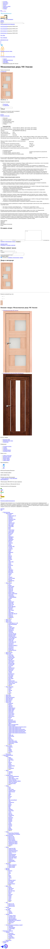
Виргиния (10, 719)
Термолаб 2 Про (11, 519)
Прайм (9, 828)
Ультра (9, 897)
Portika (7, 831)
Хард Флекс (11, 759)
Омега (9, 876)
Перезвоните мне (4, 39)
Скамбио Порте (9, 775)
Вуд (9, 798)
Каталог (2, 21)
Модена (10, 717)
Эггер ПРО (10, 933)
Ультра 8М (10, 590)
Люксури (10, 889)
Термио (10, 749)
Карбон (10, 558)
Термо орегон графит (13, 742)
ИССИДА (10, 533)
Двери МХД (8, 696)
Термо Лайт (11, 561)
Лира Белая (10, 612)
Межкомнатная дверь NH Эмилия (10, 310)
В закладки (5, 104)
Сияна (9, 544)
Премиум (10, 746)
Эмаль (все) (10, 922)
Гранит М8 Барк (11, 606)
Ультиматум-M (11, 636)
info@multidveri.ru (4, 479)
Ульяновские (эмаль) (12, 843)
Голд (9, 871)
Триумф (10, 690)
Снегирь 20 (10, 643)
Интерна (8, 868)
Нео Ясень (10, 670)
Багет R (10, 891)
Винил (9, 766)
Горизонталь (11, 815)
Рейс (9, 807)
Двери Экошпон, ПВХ (13, 778)
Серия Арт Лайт (12, 848)
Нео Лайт (10, 659)
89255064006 (6, 13)
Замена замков (6, 460)
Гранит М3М (11, 586)
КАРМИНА (11, 536)
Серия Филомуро (12, 854)
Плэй (9, 733)
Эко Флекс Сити (12, 916)
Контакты (5, 4)
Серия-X (10, 626)
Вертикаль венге (12, 720)
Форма (9, 549)
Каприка (10, 870)
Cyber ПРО (10, 632)
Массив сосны (11, 838)
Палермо (10, 820)
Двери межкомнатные (8, 755)
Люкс (9, 748)
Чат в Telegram (4, 37)
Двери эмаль (11, 777)
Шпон (9, 757)
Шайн (9, 805)
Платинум (10, 565)
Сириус (10, 812)
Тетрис (9, 666)
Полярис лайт (11, 546)
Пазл (9, 535)
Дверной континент (10, 697)
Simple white (11, 710)
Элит (9, 691)
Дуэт (9, 584)
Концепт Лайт (11, 657)
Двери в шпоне (11, 866)
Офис (9, 808)
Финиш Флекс (11, 765)
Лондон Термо (11, 578)
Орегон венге (11, 716)
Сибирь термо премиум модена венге (16, 731)
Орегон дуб (10, 715)
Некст (9, 875)
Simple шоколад (11, 707)
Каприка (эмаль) (12, 880)
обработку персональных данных (8, 241)
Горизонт (10, 608)
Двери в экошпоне (12, 864)
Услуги (4, 5)
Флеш (9, 737)
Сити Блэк (10, 665)
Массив (10, 762)
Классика (10, 894)
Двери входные (6, 512)
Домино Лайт (11, 660)
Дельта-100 (10, 640)
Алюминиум (11, 802)
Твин (9, 801)
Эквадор (10, 684)
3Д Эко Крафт (11, 928)
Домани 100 (11, 639)
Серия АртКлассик (12, 856)
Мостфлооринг (11, 934)
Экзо (9, 792)
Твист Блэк (10, 739)
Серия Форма (11, 860)
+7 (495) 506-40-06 (5, 478)
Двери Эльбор (9, 745)
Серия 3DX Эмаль (12, 857)
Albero (7, 770)
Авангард (10, 705)
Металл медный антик (13, 724)
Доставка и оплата (7, 446)
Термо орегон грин (12, 741)
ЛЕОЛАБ (10, 538)
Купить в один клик (5, 115)
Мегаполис (10, 572)
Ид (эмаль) (10, 882)
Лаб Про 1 (10, 516)
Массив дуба (11, 836)
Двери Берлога (9, 699)
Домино (10, 671)
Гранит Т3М (11, 604)
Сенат (9, 822)
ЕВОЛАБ (10, 540)
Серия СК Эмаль (12, 849)
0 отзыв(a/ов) (3, 71)
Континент (10, 607)
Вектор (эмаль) (11, 883)
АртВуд (10, 687)
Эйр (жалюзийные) (12, 799)
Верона (10, 704)
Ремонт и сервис (6, 6)
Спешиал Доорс (11, 790)
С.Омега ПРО (11, 627)
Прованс (10, 824)
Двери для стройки (12, 782)
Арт (9, 575)
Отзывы (5, 8)
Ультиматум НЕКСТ (12, 645)
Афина (9, 723)
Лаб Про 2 (10, 518)
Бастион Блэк (11, 673)
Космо (9, 567)
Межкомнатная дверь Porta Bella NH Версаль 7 (13, 373)
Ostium (7, 785)
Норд (9, 528)
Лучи (9, 718)
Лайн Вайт (10, 570)
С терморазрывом (12, 597)
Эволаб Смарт (11, 522)
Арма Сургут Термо (12, 682)
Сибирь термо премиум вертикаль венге (17, 726)
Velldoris (7, 914)
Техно (9, 562)
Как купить (5, 2)
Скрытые (10, 844)
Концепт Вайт (11, 680)
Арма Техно (11, 669)
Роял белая (10, 587)
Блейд (9, 908)
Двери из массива (12, 779)
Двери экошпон (11, 840)
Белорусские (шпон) (12, 841)
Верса (9, 527)
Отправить (18, 241)
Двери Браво (8, 700)
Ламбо (9, 794)
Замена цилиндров (7, 455)
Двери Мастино (9, 698)
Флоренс (10, 821)
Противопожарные (12, 624)
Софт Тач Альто (11, 917)
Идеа (9, 787)
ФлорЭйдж (10, 936)
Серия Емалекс (11, 927)
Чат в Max (4, 11)
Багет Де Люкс (11, 890)
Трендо (10, 568)
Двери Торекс (9, 621)
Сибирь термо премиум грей (14, 728)
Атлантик (10, 548)
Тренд (9, 788)
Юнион (10, 804)
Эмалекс (10, 912)
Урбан (9, 574)
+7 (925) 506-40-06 (13, 478)
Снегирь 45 (10, 646)
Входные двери (6, 439)
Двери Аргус (9, 619)
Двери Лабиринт (9, 513)
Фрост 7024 (10, 532)
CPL (9, 761)
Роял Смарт (10, 525)
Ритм (9, 554)
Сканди (10, 573)
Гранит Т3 (10, 588)
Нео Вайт (10, 677)
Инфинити (10, 552)
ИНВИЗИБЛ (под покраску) (14, 920)
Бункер (10, 514)
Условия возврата (7, 449)
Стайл (9, 811)
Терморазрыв (11, 595)
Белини (10, 887)
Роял (9, 560)
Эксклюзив (10, 594)
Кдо (9, 878)
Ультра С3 (10, 591)
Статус (9, 692)
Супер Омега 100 (12, 641)
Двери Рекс (8, 695)
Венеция (10, 829)
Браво (7, 756)
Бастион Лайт (11, 663)
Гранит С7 (10, 614)
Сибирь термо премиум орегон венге (16, 729)
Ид (9, 874)
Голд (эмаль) (11, 881)
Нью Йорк (10, 571)
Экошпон (10, 758)
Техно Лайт (10, 658)
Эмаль (9, 763)
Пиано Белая (11, 601)
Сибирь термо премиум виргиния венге (17, 732)
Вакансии (5, 7)
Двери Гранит (9, 582)
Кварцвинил (8, 940)
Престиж (10, 814)
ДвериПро (8, 863)
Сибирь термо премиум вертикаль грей (17, 730)
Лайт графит (11, 610)
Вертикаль (10, 817)
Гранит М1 (10, 603)
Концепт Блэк (11, 667)
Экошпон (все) (11, 921)
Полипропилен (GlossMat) (14, 834)
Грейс (9, 873)
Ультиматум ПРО (12, 634)
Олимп (9, 823)
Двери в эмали (11, 867)
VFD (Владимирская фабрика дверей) (14, 924)
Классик (10, 579)
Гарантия (5, 448)
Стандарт (10, 751)
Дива (9, 827)
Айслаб (10, 521)
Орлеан (10, 534)
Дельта (9, 896)
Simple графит (11, 709)
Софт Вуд (10, 772)
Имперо (10, 545)
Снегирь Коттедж (12, 650)
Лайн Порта (11, 888)
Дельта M (10, 631)
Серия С (10, 853)
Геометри (10, 809)
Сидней (10, 672)
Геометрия (10, 616)
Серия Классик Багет (13, 850)
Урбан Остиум (11, 791)
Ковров (7, 907)
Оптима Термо (11, 683)
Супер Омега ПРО (12, 637)
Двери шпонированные (13, 776)
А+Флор (10, 935)
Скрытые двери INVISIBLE (14, 781)
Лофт (9, 553)
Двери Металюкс (9, 686)
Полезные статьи (7, 451)
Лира (9, 611)
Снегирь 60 (10, 647)
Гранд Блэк (10, 674)
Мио (9, 795)
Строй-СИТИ (11, 937)
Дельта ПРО (11, 628)
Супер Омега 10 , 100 (13, 623)
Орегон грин (11, 736)
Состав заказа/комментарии (7, 254)
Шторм (10, 557)
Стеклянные (11, 768)
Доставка (5, 1)
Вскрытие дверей (7, 456)
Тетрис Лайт (11, 656)
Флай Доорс (11, 810)
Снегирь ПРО (11, 638)
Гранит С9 (10, 605)
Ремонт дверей (6, 459)
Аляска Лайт (11, 531)
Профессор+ (11, 649)
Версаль (10, 555)
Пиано (9, 564)
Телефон (2, 252)
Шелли (9, 900)
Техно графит (11, 713)
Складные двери (12, 783)
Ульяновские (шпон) (12, 842)
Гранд (9, 551)
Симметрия (10, 617)
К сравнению (6, 105)
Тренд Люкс (11, 789)
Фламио (10, 750)
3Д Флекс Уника (12, 915)
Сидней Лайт (11, 664)
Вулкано (10, 559)
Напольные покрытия (8, 930)
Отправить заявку (4, 256)
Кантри (10, 738)
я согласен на (12, 257)
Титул (9, 899)
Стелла (9, 877)
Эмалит (10, 764)
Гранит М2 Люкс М (12, 613)
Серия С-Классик (12, 851)
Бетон (9, 566)
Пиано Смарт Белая (12, 593)
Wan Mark (8, 909)
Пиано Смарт (11, 592)
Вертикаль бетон (12, 722)
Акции (4, 942)
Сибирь (10, 598)
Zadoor (7, 847)
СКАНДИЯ (11, 526)
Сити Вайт (10, 676)
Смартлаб (10, 542)
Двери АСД (8, 620)
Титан (9, 803)
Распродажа (5, 441)
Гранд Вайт (10, 678)
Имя (1, 250)
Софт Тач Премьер (12, 919)
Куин (9, 797)
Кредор (10, 541)
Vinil (9, 774)
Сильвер (10, 577)
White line (10, 706)
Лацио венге (11, 743)
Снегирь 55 (10, 644)
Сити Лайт (10, 654)
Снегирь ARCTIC (12, 633)
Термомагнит (11, 580)
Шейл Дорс (8, 886)
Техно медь (10, 712)
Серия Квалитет (11, 861)
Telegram (2, 508)
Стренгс (10, 816)
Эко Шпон (10, 926)
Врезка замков (6, 457)
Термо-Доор (8, 702)
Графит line (10, 735)
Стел (9, 625)
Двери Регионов (9, 835)
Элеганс (10, 825)
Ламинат (8, 932)
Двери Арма (8, 653)
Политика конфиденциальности (8, 500)
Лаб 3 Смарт (11, 524)
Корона (10, 895)
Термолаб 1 (10, 520)
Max (1, 510)
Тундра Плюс (11, 529)
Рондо (9, 679)
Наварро (10, 818)
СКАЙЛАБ (10, 539)
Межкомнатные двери (8, 440)
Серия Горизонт (11, 855)
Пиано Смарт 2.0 (12, 515)
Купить (2, 114)
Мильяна (8, 869)
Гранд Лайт (10, 661)
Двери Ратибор (9, 652)
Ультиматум (11, 630)
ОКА (7, 902)
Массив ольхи (11, 837)
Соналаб (10, 547)
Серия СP (10, 858)
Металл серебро (11, 725)
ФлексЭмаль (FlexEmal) (13, 832)
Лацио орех (10, 711)
